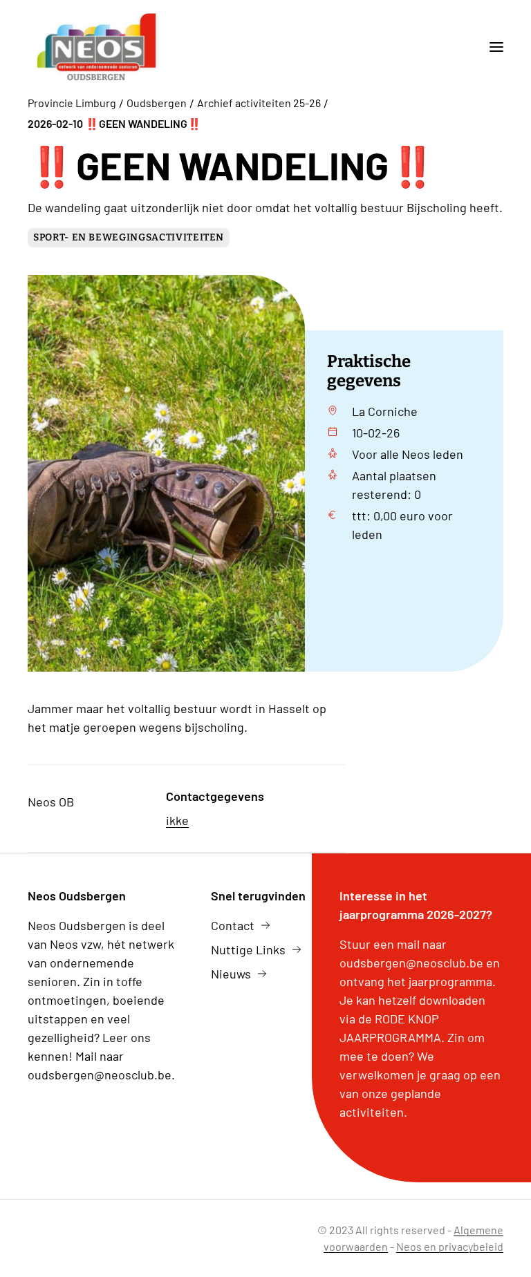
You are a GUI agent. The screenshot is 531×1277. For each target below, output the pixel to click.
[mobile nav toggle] (490, 47)
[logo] (96, 47)
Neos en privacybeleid (449, 1246)
